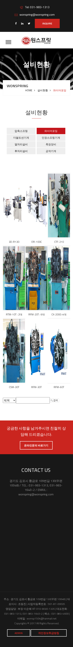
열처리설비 (21, 144)
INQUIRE (47, 23)
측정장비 (51, 144)
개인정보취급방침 (48, 633)
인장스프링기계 (51, 138)
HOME (28, 90)
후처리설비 (21, 151)
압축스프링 (21, 131)
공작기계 (51, 151)
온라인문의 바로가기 (36, 445)
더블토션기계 (21, 138)
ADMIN (19, 633)
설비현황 (42, 90)
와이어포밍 (50, 131)
